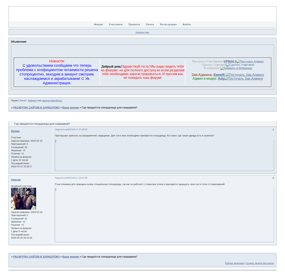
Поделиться (61, 129)
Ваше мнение (70, 107)
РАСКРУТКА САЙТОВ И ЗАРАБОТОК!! (36, 107)
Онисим (16, 179)
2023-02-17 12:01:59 (77, 178)
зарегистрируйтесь (52, 100)
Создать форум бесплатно (260, 263)
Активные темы (142, 32)
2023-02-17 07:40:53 (77, 129)
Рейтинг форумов (234, 263)
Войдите (32, 100)
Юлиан (15, 131)
